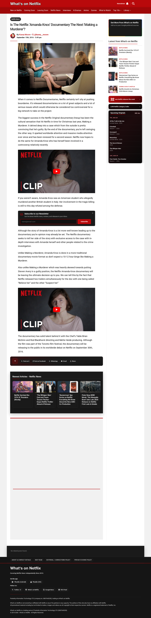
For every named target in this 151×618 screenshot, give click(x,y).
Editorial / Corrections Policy (58, 560)
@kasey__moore (41, 34)
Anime (86, 10)
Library (126, 10)
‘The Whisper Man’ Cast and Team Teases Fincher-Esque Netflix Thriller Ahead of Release (45, 399)
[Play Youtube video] (56, 171)
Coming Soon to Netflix (127, 86)
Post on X (26, 361)
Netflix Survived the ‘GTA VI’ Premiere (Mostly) (21, 397)
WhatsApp (54, 361)
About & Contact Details (21, 560)
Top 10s (116, 10)
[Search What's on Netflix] (133, 3)
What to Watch (105, 10)
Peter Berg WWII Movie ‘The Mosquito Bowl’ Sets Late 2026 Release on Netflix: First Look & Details (90, 399)
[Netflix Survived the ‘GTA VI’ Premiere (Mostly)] (23, 387)
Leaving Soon (42, 10)
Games (94, 10)
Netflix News (55, 10)
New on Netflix (16, 10)
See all (137, 113)
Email (65, 361)
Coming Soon (29, 10)
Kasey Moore (24, 34)
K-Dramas (77, 10)
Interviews (67, 10)
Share (74, 361)
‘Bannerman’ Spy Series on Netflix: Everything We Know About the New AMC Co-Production (67, 399)
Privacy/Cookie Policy (83, 560)
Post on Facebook (40, 361)
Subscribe (84, 222)
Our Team (38, 560)
